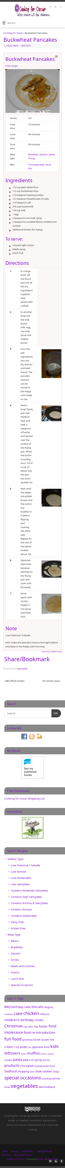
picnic (46, 1060)
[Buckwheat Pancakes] (32, 91)
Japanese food (41, 1047)
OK (54, 713)
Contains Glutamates (24, 915)
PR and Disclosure (22, 1155)
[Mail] (50, 7)
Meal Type (14, 934)
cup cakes (28, 1026)
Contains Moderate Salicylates (29, 890)
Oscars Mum (12, 45)
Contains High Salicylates (26, 897)
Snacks (15, 972)
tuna (7, 1087)
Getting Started (44, 1151)
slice (32, 1071)
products (11, 1065)
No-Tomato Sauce (52, 681)
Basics (15, 941)
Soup (56, 1071)
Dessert (43, 154)
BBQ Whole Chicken (14, 681)
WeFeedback (47, 1087)
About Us (6, 1155)
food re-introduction (39, 1032)
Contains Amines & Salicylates (29, 903)
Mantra (41, 1159)
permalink (22, 668)
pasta (17, 1059)
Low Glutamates (21, 878)
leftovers (12, 1053)
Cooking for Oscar (13, 33)
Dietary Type (15, 859)
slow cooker (43, 1071)
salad (29, 1066)
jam (29, 1047)
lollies (23, 1054)
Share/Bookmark (27, 659)
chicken (31, 1013)
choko (39, 1020)
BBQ (7, 1007)
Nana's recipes (47, 1054)
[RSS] (55, 7)
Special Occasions (22, 985)
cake (18, 1013)
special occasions (22, 1078)
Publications (27, 1151)
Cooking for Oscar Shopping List (24, 798)
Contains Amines (21, 909)
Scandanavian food (44, 1066)
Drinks (15, 960)
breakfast (8, 1014)
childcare (44, 1014)
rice (22, 1066)
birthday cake (21, 1007)
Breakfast (33, 154)
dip (36, 1026)
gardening (27, 1039)
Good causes (41, 1039)
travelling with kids (51, 1078)
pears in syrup (32, 1060)
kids (54, 1046)
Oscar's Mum (39, 1115)
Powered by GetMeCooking (52, 652)
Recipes (14, 1151)
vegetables (24, 1086)
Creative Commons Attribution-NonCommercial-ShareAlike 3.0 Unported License (32, 1124)
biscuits (38, 1006)
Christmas (13, 1025)
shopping (23, 1071)
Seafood (10, 1071)
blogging (48, 1007)
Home (5, 1151)
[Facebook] (60, 7)
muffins (33, 1053)
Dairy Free (17, 922)
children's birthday (19, 1019)
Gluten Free (18, 928)
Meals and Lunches (23, 966)
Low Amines (18, 871)
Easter (43, 1026)
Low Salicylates (20, 884)
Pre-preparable (36, 164)
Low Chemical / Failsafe (25, 865)
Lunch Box (17, 978)
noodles (8, 1060)
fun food (12, 1039)
